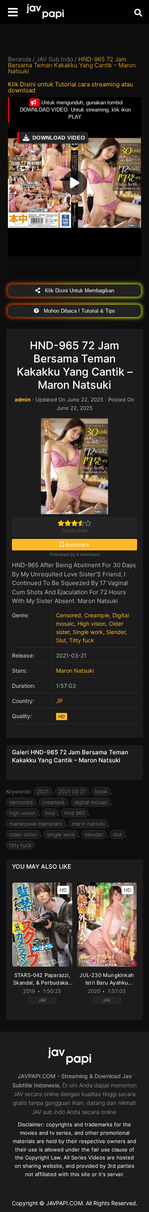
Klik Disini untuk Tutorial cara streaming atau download (70, 87)
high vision (22, 813)
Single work (88, 632)
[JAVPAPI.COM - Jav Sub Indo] (49, 12)
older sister (23, 834)
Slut (61, 640)
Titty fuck (81, 640)
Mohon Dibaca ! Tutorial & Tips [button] (78, 311)
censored (21, 802)
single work (61, 834)
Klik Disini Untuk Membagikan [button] (78, 291)
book (101, 791)
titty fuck (20, 845)
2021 (43, 791)
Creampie (96, 615)
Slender (116, 632)
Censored (68, 615)
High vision (91, 623)
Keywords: (19, 791)
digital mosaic (91, 802)
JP (59, 700)
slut (117, 834)
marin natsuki (88, 823)
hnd (50, 813)
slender (94, 834)
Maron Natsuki (75, 670)
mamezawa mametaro (35, 823)
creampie (53, 802)
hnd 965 (74, 813)
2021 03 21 (71, 791)
